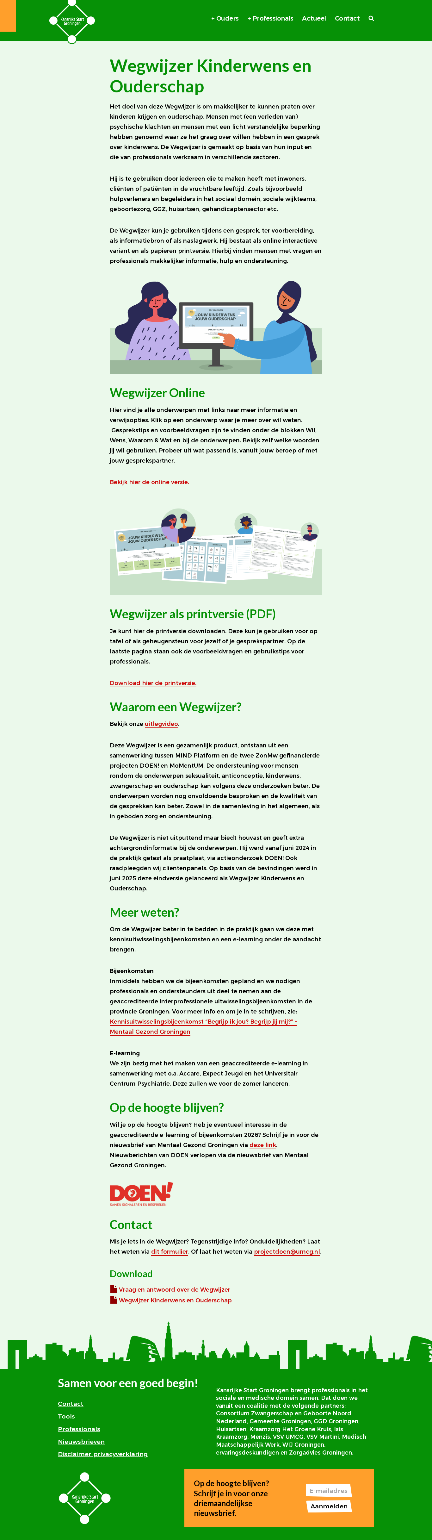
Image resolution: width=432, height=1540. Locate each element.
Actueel (314, 18)
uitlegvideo (161, 723)
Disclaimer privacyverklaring (103, 1454)
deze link (263, 1145)
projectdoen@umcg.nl (287, 1251)
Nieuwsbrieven (81, 1441)
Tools (66, 1416)
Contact (347, 18)
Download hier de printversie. (153, 683)
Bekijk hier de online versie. (149, 482)
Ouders (227, 18)
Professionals (273, 18)
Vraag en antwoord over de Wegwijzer (174, 1289)
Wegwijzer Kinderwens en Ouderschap (175, 1300)
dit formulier (169, 1251)
